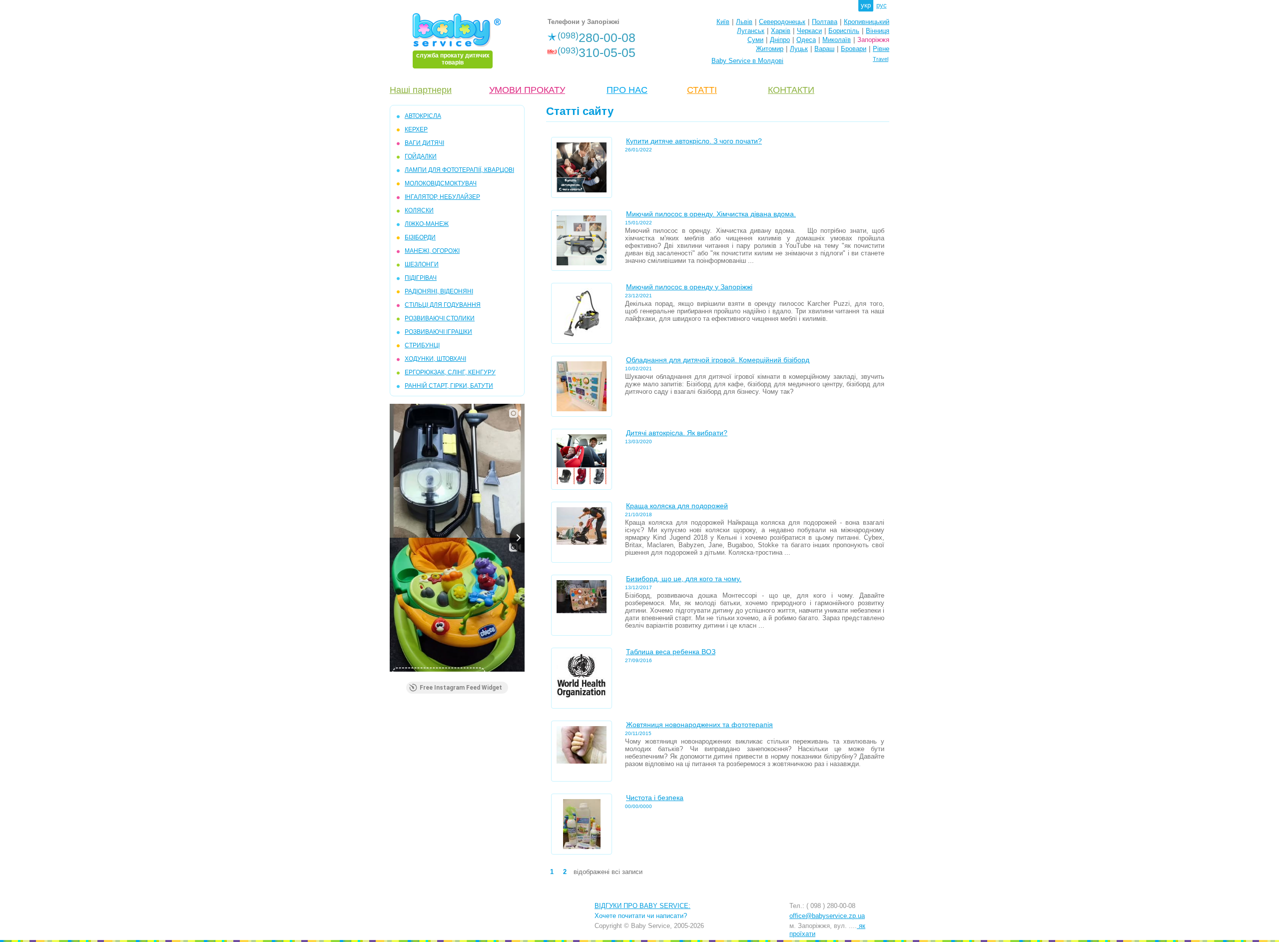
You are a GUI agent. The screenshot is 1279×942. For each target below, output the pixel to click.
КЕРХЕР (416, 129)
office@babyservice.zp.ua (827, 916)
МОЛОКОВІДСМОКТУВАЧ (441, 183)
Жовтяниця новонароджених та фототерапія (699, 725)
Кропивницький (866, 21)
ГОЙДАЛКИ (421, 156)
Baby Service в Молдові (747, 60)
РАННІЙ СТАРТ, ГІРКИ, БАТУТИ (449, 385)
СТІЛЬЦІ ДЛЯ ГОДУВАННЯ (443, 304)
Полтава (824, 21)
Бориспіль (843, 30)
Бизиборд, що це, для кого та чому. (683, 579)
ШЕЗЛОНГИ (422, 264)
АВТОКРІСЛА (423, 115)
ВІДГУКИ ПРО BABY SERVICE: (642, 906)
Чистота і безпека (654, 798)
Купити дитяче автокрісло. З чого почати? (694, 141)
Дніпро (780, 39)
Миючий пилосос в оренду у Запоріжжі (689, 287)
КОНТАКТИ (791, 90)
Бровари (853, 48)
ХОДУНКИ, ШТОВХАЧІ (435, 358)
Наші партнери (421, 90)
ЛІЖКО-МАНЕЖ (427, 223)
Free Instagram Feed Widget (461, 687)
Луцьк (799, 48)
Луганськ (750, 30)
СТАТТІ (702, 90)
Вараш (824, 48)
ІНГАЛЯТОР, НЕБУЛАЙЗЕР (442, 196)
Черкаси (809, 30)
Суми (755, 39)
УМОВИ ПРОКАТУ (527, 90)
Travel (880, 59)
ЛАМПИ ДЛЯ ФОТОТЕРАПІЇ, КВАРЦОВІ (459, 169)
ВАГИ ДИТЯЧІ (424, 142)
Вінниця (877, 30)
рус (881, 5)
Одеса (806, 39)
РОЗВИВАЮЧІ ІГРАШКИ (438, 331)
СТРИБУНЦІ (422, 345)
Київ (722, 21)
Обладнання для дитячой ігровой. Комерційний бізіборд (717, 360)
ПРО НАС (627, 90)
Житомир (769, 48)
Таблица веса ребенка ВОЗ (670, 652)
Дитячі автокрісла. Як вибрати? (676, 433)
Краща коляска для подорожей (677, 506)
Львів (744, 21)
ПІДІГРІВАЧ (421, 277)
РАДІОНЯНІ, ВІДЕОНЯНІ (439, 291)
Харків (780, 30)
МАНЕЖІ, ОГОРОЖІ (432, 250)
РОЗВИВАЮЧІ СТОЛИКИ (440, 318)
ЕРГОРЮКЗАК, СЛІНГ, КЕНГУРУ (450, 372)
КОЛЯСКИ (419, 210)
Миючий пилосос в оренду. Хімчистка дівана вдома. (711, 214)
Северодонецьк (782, 21)
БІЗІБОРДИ (420, 237)
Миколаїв (836, 39)
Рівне (881, 48)
